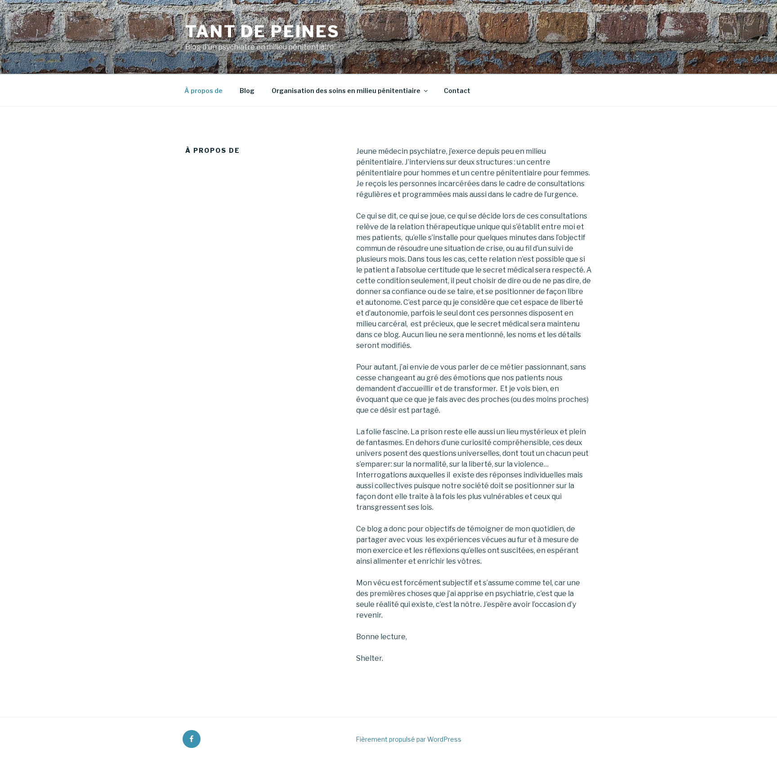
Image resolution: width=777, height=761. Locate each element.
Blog (247, 90)
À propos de (203, 90)
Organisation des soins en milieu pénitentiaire (346, 90)
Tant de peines (262, 31)
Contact (457, 90)
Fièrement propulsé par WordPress (408, 739)
